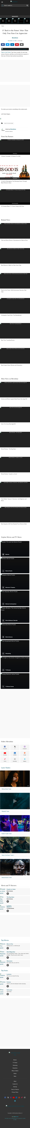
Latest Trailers (5, 768)
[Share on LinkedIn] (12, 44)
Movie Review (10, 891)
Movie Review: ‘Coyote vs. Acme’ (9, 474)
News (3, 26)
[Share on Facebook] (3, 44)
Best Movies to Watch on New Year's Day (11, 265)
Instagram (25, 748)
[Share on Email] (22, 44)
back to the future (8, 123)
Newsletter (15, 761)
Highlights (15, 16)
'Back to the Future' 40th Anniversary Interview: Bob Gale (13, 291)
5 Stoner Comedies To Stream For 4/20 (10, 156)
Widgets (24, 761)
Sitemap (15, 1086)
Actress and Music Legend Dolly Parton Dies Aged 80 (14, 399)
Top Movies (5, 940)
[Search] (27, 5)
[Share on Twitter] (7, 44)
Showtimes (15, 1068)
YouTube (14, 1097)
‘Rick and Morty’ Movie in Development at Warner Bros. (14, 240)
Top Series (4, 970)
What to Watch (15, 1070)
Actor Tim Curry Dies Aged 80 (8, 424)
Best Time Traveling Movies (8, 340)
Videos (15, 1073)
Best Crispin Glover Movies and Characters (11, 365)
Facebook (5, 748)
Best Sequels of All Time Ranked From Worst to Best (14, 524)
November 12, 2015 (12, 40)
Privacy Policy (15, 1092)
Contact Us (15, 1084)
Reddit (19, 1097)
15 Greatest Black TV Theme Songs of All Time (12, 206)
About (15, 1081)
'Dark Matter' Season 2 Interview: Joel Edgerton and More (14, 499)
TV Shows (15, 1062)
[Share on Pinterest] (17, 45)
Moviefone (15, 37)
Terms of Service (15, 1089)
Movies (15, 1059)
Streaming (15, 1065)
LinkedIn (16, 1097)
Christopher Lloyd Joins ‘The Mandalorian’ (11, 315)
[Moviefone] (15, 2)
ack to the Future (6, 52)
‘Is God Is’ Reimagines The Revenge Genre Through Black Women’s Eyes (14, 182)
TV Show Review (10, 908)
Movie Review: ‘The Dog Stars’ (8, 449)
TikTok (5, 761)
